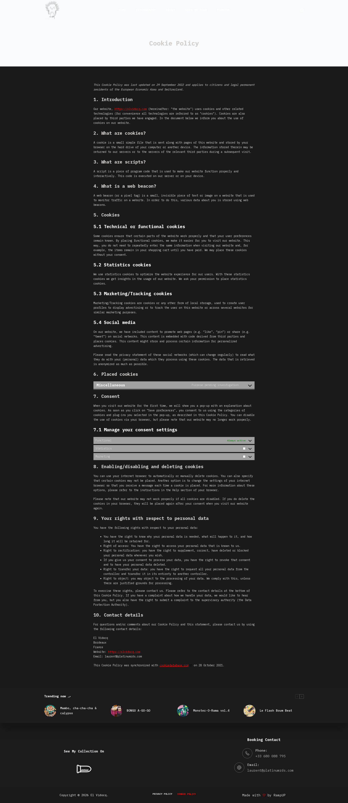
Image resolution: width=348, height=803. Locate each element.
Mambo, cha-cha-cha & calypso (78, 710)
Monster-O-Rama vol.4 (211, 710)
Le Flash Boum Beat (276, 710)
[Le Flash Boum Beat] (249, 711)
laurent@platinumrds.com (270, 770)
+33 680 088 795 (270, 756)
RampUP (279, 795)
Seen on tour (196, 10)
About (170, 10)
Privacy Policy (162, 793)
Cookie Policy (186, 793)
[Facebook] (302, 10)
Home (122, 10)
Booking (223, 10)
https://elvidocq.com (130, 109)
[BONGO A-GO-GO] (117, 711)
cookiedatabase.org (174, 665)
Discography (146, 10)
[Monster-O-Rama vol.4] (183, 711)
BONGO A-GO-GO (138, 710)
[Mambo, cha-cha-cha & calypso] (50, 711)
